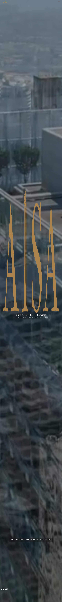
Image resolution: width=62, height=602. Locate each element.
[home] (5, 2)
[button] (58, 2)
